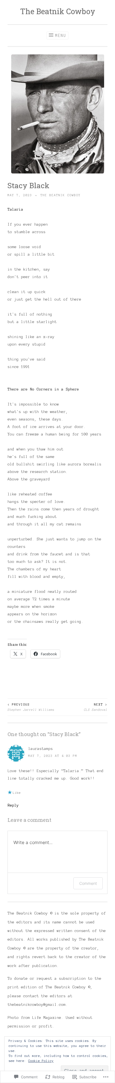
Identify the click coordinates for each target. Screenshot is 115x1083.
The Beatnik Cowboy (57, 11)
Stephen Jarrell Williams (31, 707)
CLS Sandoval (95, 707)
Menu (60, 35)
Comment (88, 883)
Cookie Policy (41, 1060)
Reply (13, 805)
